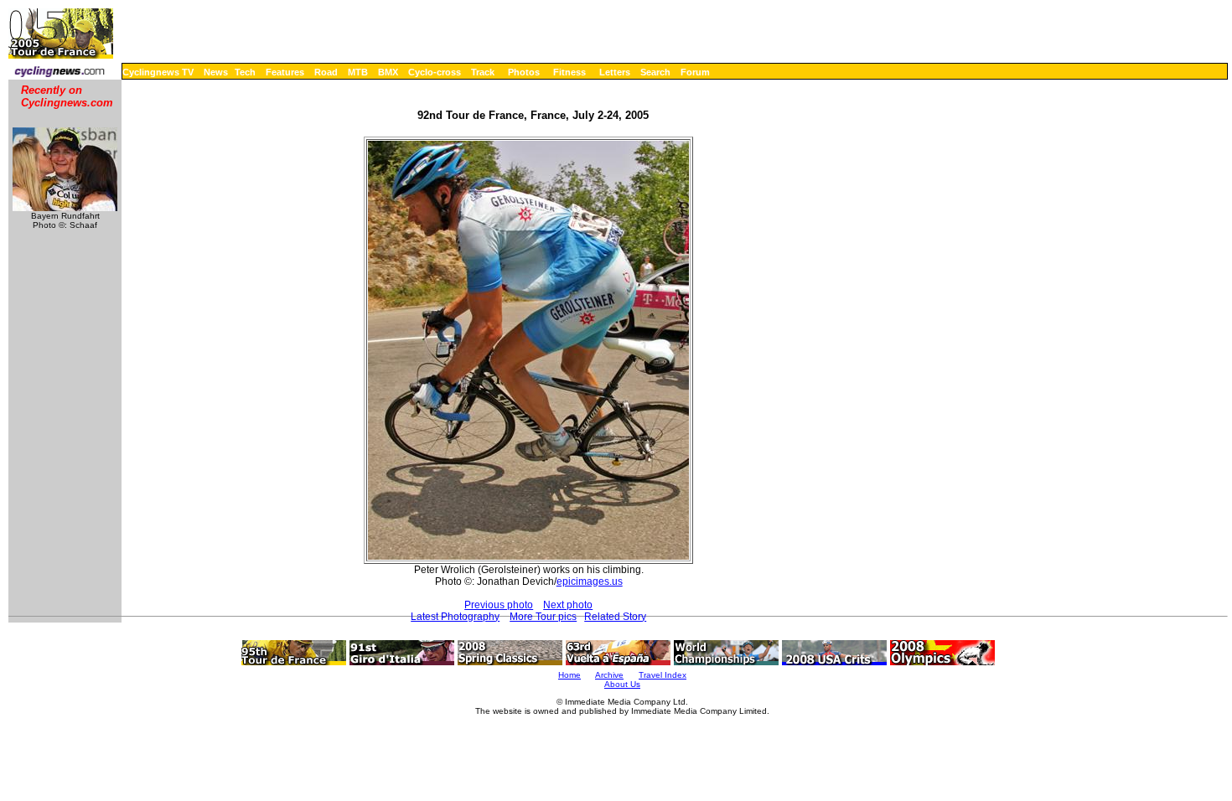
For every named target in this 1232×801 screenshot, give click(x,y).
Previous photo (498, 605)
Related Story (615, 617)
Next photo (568, 605)
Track (482, 72)
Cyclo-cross (434, 72)
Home (569, 675)
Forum (695, 72)
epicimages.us (589, 581)
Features (285, 72)
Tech (245, 72)
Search (655, 72)
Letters (614, 72)
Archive (609, 675)
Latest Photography (455, 617)
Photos (524, 72)
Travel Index (662, 675)
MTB (358, 72)
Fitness (569, 72)
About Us (622, 684)
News (216, 72)
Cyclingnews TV (158, 72)
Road (326, 72)
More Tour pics (543, 617)
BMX (388, 72)
